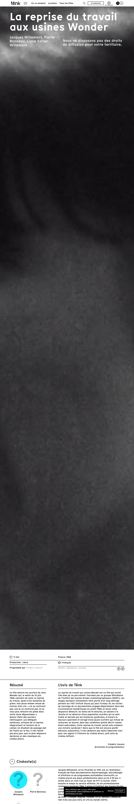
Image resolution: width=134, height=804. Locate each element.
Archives (82, 668)
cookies (84, 789)
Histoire (61, 668)
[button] (84, 3)
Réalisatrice (71, 668)
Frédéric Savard (34, 667)
